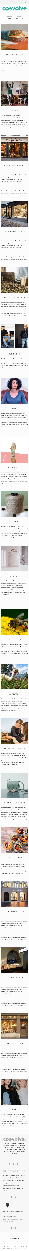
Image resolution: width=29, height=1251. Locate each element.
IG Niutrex (14, 522)
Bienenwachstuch (15, 54)
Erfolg (14, 408)
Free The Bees (14, 640)
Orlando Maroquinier (14, 803)
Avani (14, 1110)
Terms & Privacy (20, 1248)
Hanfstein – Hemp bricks (14, 297)
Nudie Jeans (14, 354)
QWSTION (14, 576)
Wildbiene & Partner (14, 748)
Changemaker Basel (14, 1044)
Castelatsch (14, 694)
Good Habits (14, 467)
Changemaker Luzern (14, 912)
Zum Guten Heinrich (14, 857)
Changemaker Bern (14, 978)
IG (13, 1248)
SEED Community (7, 1180)
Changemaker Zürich (14, 231)
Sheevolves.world (10, 1211)
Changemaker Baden (14, 165)
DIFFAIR (14, 111)
